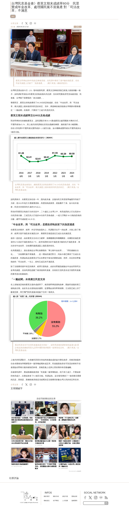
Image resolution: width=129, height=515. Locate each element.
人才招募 (65, 500)
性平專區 (56, 500)
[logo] (29, 496)
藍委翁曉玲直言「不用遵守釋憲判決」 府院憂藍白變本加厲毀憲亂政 (46, 466)
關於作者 (56, 496)
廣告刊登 (65, 496)
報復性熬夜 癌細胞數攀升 (19, 464)
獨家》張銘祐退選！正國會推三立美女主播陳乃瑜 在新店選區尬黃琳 (69, 443)
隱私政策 (74, 496)
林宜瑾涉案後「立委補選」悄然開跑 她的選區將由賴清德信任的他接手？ (22, 420)
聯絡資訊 (46, 500)
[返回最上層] (123, 509)
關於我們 (46, 496)
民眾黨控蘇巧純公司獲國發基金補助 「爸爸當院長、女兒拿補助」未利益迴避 (45, 420)
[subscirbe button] (106, 503)
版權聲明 (74, 500)
